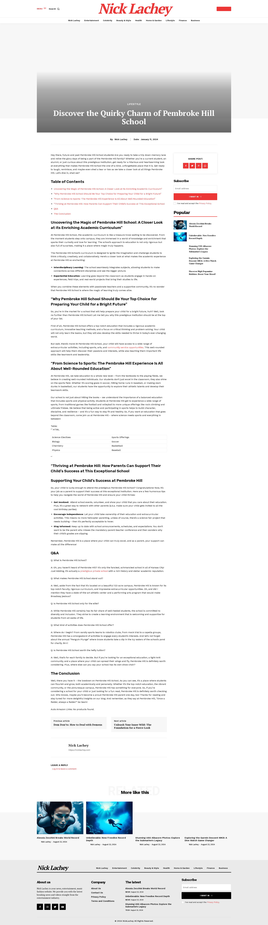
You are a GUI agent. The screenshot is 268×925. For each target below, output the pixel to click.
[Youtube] (63, 907)
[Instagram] (47, 907)
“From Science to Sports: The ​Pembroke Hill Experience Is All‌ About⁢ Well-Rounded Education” (104, 198)
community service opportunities (125, 347)
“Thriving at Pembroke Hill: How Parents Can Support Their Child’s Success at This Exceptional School (109, 203)
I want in (193, 197)
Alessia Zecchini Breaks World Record (200, 225)
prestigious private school (94, 571)
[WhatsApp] (205, 165)
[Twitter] (192, 165)
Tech (127, 910)
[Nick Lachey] (57, 747)
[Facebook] (186, 165)
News (127, 892)
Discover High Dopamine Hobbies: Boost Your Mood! (202, 272)
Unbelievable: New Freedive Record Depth (106, 839)
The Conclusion (62, 213)
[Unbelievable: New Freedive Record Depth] (180, 236)
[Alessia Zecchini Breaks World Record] (180, 224)
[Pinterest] (198, 165)
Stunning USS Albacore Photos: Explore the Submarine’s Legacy (200, 249)
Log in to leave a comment (64, 769)
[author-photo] (38, 841)
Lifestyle (134, 104)
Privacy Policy (205, 203)
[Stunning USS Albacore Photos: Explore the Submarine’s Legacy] (180, 248)
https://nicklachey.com (79, 750)
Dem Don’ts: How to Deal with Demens (78, 724)
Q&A (56, 208)
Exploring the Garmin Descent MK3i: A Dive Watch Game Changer (202, 261)
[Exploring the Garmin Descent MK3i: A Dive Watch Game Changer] (180, 260)
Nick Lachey (121, 139)
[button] (55, 9)
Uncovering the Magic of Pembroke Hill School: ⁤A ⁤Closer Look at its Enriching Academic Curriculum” (108, 189)
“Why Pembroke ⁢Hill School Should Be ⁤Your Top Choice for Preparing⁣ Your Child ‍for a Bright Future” (107, 193)
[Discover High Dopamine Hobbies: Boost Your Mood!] (180, 272)
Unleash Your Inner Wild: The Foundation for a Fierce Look (132, 726)
